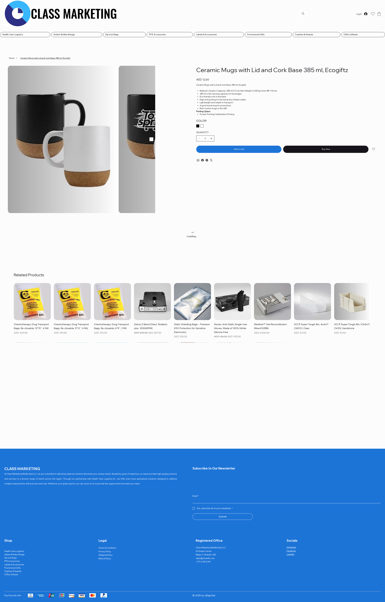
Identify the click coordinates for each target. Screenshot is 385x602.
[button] (379, 14)
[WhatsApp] (198, 160)
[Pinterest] (207, 160)
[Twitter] (211, 160)
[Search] (303, 13)
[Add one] (211, 138)
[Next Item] (151, 139)
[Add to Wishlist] (373, 149)
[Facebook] (202, 160)
